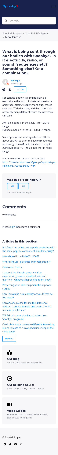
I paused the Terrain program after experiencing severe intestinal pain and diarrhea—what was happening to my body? (26, 276)
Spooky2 (15, 80)
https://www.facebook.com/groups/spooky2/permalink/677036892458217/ (28, 163)
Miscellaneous (13, 37)
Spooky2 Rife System (36, 33)
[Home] (10, 6)
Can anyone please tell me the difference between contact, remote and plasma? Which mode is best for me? (27, 306)
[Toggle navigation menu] (54, 6)
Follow (20, 89)
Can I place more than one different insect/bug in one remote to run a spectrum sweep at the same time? (28, 328)
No (23, 186)
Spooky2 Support (12, 33)
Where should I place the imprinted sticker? (26, 261)
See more (9, 338)
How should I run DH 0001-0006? (20, 256)
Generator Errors (12, 267)
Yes (12, 186)
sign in (14, 226)
